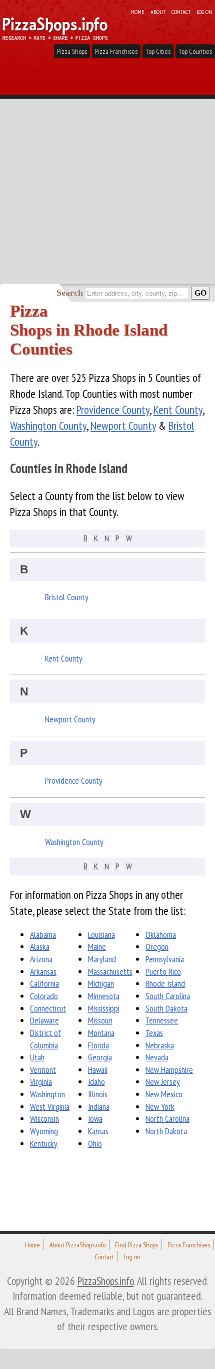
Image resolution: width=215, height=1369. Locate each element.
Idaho (96, 1081)
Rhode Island (165, 983)
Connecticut (48, 1008)
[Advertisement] (107, 172)
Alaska (40, 946)
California (44, 983)
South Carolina (168, 996)
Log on (204, 11)
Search (69, 293)
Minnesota (104, 996)
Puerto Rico (163, 971)
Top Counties (195, 51)
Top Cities (158, 51)
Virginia (41, 1081)
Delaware (44, 1020)
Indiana (99, 1106)
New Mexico (164, 1094)
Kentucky (44, 1143)
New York (160, 1106)
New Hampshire (169, 1069)
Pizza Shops (72, 51)
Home (137, 11)
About (158, 11)
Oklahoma (161, 934)
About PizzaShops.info (78, 1244)
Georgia (100, 1057)
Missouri (100, 1020)
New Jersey (163, 1081)
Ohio (95, 1143)
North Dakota (166, 1131)
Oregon (157, 946)
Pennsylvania (165, 959)
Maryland (102, 959)
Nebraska (160, 1045)
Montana (101, 1032)
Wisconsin (44, 1118)
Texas (154, 1032)
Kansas (98, 1131)
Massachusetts (110, 971)
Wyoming (44, 1131)
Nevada (157, 1057)
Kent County (178, 409)
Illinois (98, 1094)
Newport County (123, 425)
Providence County (113, 409)
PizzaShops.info (106, 1281)
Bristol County (66, 597)
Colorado (44, 996)
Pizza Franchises (116, 51)
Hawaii (98, 1069)
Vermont (43, 1069)
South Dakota (167, 1008)
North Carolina (168, 1118)
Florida (98, 1045)
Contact (181, 11)
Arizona (41, 959)
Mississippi (104, 1008)
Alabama (43, 934)
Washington (47, 1094)
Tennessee (162, 1020)
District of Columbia (45, 1039)
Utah (37, 1057)
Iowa (95, 1118)
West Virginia (50, 1106)
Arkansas (43, 971)
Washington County (48, 425)
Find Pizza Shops (136, 1244)
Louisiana (101, 934)
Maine (97, 946)
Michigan (101, 983)
